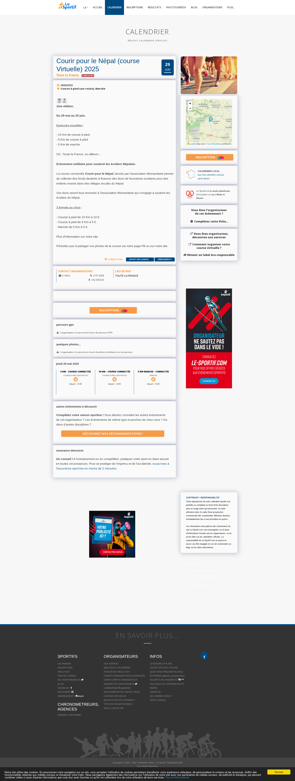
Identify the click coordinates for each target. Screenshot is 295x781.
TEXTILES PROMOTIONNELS (118, 704)
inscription (110, 310)
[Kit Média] (112, 534)
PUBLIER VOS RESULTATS (117, 671)
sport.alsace (204, 178)
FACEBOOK (98, 280)
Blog (194, 7)
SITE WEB (98, 275)
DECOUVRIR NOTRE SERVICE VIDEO (122, 691)
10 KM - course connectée (114, 371)
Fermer (279, 772)
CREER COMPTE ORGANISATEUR (120, 679)
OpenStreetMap (214, 144)
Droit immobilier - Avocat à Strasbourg (220, 687)
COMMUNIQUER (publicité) (117, 687)
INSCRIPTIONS (65, 667)
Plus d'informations (177, 777)
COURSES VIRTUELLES (115, 696)
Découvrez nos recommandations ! (113, 434)
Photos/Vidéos (176, 7)
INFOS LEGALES (158, 700)
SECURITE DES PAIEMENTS (163, 679)
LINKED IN (155, 691)
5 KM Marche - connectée (153, 371)
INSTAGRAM (64, 691)
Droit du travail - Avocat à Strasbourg (219, 691)
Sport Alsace (192, 556)
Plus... (231, 7)
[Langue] (85, 7)
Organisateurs (212, 7)
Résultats (154, 7)
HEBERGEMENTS (66, 696)
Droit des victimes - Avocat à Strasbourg (221, 683)
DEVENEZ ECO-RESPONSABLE (119, 683)
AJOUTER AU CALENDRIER (117, 667)
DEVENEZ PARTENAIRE (69, 714)
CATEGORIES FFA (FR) (161, 663)
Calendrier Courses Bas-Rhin (200, 570)
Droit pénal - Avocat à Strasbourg (217, 679)
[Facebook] (204, 655)
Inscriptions (134, 7)
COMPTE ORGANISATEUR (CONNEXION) (124, 675)
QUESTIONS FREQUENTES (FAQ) (166, 671)
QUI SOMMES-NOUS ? (161, 696)
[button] (211, 119)
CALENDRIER (64, 663)
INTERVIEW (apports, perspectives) (167, 675)
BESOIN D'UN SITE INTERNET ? (120, 700)
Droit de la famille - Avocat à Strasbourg (220, 675)
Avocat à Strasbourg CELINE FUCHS (168, 708)
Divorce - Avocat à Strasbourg (215, 671)
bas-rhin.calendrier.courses (211, 174)
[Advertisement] (112, 589)
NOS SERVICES (111, 663)
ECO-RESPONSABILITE (69, 679)
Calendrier (114, 7)
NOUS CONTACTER (113, 708)
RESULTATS (64, 671)
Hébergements (164, 259)
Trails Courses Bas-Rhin (198, 585)
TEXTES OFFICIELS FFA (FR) (164, 667)
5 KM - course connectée (75, 371)
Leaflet (192, 144)
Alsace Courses (193, 563)
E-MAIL (66, 275)
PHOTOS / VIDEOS (67, 675)
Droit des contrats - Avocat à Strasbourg (221, 696)
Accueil (97, 7)
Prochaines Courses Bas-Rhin (200, 578)
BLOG (61, 683)
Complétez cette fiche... (211, 221)
